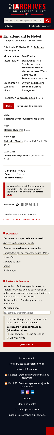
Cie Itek (17, 177)
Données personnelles (27, 409)
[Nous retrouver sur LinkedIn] (32, 393)
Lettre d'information (27, 369)
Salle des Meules (13, 141)
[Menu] (50, 431)
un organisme (17, 338)
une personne (36, 334)
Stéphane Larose (31, 86)
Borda (6, 266)
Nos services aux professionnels (27, 363)
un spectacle (16, 334)
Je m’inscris (27, 344)
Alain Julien (28, 90)
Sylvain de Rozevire (33, 82)
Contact (27, 398)
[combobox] (24, 20)
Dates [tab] (9, 106)
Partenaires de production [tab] (29, 106)
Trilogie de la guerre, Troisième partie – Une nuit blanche (27, 253)
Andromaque (10, 270)
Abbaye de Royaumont (17, 155)
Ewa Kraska (28, 56)
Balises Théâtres (13, 130)
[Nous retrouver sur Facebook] (22, 393)
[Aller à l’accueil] (27, 14)
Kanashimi (8, 257)
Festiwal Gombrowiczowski (20, 118)
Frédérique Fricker (32, 67)
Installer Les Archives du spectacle (27, 415)
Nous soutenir (27, 358)
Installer (8, 26)
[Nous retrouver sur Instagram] (27, 393)
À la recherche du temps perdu (18, 243)
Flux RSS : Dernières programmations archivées (28, 376)
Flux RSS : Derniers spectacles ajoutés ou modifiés (28, 385)
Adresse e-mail (11, 308)
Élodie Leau (28, 78)
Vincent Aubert (30, 71)
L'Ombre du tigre (11, 261)
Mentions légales (27, 404)
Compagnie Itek (26, 97)
